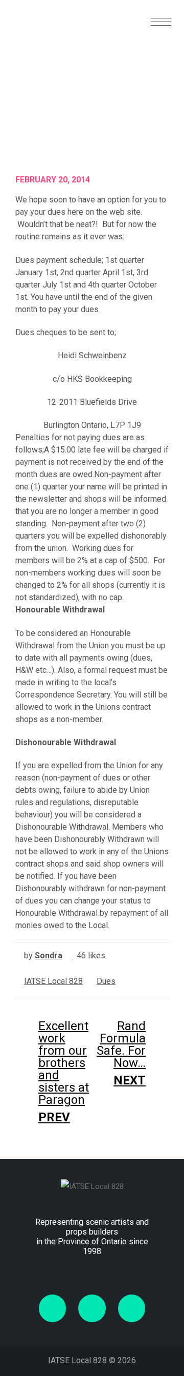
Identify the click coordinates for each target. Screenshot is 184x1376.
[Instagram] (131, 1308)
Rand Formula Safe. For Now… (121, 1053)
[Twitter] (91, 1308)
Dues (106, 981)
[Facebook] (52, 1308)
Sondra (48, 955)
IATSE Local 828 (53, 981)
